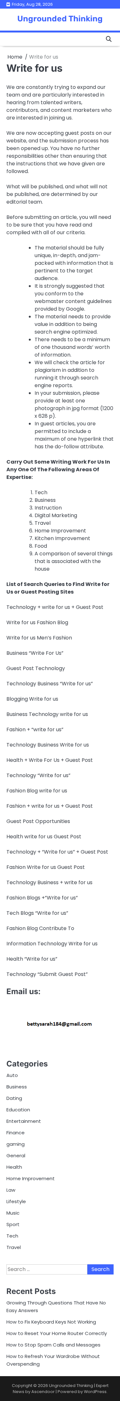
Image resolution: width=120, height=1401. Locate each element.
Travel (13, 1247)
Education (18, 1109)
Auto (12, 1075)
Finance (15, 1132)
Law (10, 1190)
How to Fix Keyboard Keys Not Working (51, 1321)
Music (13, 1213)
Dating (14, 1098)
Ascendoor (43, 1391)
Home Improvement (30, 1178)
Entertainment (23, 1121)
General (15, 1155)
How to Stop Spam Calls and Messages (53, 1344)
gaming (15, 1144)
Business (16, 1086)
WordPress (95, 1391)
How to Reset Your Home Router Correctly (56, 1333)
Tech (12, 1235)
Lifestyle (16, 1201)
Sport (13, 1224)
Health (14, 1167)
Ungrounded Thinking (60, 18)
